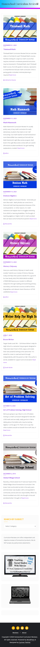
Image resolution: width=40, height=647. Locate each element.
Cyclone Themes (24, 642)
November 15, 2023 (10, 118)
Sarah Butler (8, 367)
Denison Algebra (9, 196)
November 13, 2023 (10, 262)
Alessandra (8, 224)
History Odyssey (10, 266)
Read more (12, 75)
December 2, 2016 (9, 474)
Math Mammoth (9, 122)
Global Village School (11, 478)
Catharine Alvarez (10, 80)
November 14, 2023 (10, 192)
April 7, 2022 (7, 335)
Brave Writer (8, 339)
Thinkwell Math (9, 49)
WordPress (30, 640)
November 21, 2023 (10, 45)
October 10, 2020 (9, 406)
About (24, 632)
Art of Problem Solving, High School (17, 410)
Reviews (15, 632)
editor (6, 153)
